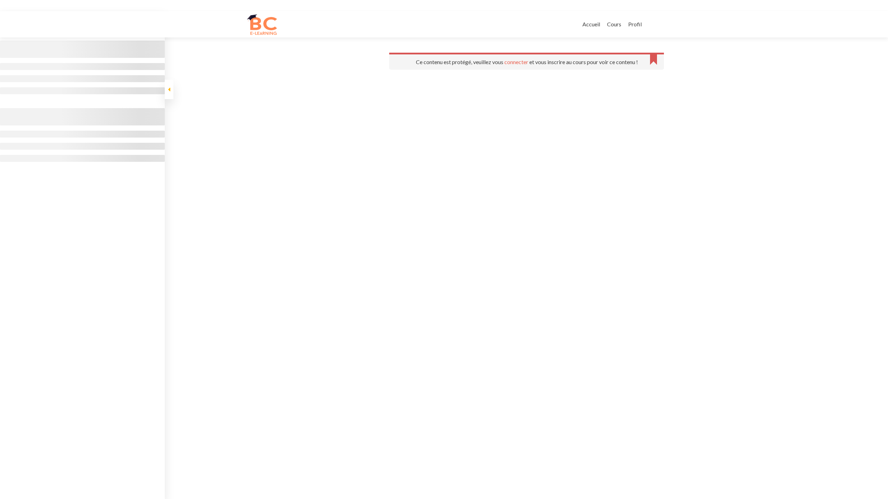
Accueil (591, 24)
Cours (614, 24)
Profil (635, 24)
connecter (516, 62)
